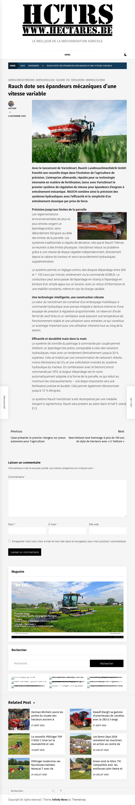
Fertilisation (77, 80)
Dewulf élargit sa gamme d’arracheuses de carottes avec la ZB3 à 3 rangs (108, 716)
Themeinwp (79, 799)
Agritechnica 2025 (45, 80)
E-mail (53, 524)
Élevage (60, 80)
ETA (68, 80)
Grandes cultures (95, 80)
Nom (12, 524)
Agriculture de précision (21, 80)
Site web (94, 524)
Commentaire (17, 477)
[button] (125, 55)
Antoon (12, 108)
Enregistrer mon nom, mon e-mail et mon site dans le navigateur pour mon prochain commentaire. (69, 541)
